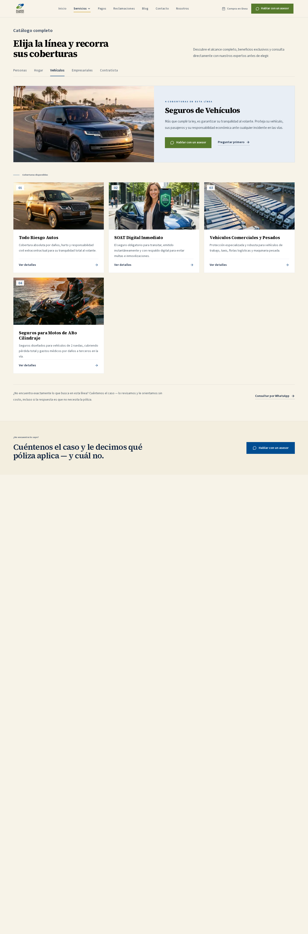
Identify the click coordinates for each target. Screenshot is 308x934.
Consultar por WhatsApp (272, 396)
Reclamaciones (124, 8)
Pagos (102, 8)
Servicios (80, 8)
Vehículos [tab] (57, 70)
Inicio (62, 8)
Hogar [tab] (38, 70)
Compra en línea (237, 9)
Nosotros (182, 8)
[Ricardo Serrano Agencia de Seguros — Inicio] (20, 9)
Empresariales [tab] (82, 70)
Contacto (162, 8)
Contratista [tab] (109, 70)
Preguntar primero (231, 142)
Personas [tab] (20, 70)
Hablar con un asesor (275, 8)
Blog (145, 8)
